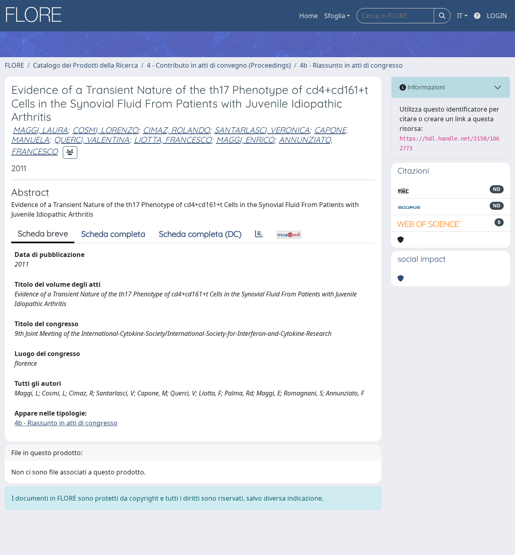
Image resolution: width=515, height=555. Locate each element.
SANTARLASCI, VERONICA (261, 130)
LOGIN (497, 15)
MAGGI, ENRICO (245, 140)
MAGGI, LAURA (40, 130)
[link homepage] (36, 16)
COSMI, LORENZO (105, 130)
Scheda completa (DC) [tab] (200, 234)
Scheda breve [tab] (43, 233)
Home (308, 15)
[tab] (259, 234)
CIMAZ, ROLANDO (176, 130)
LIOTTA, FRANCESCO (172, 140)
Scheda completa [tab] (113, 234)
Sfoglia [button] (334, 15)
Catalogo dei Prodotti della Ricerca (85, 65)
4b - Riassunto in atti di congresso (351, 65)
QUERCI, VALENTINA (91, 140)
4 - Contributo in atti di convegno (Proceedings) (219, 65)
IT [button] (460, 15)
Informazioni (425, 87)
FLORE (14, 65)
